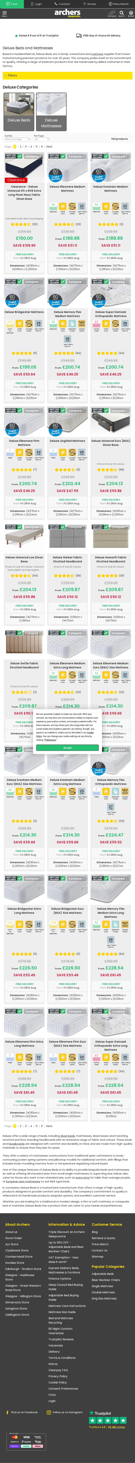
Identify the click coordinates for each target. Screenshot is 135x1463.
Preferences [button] (50, 740)
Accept (67, 747)
